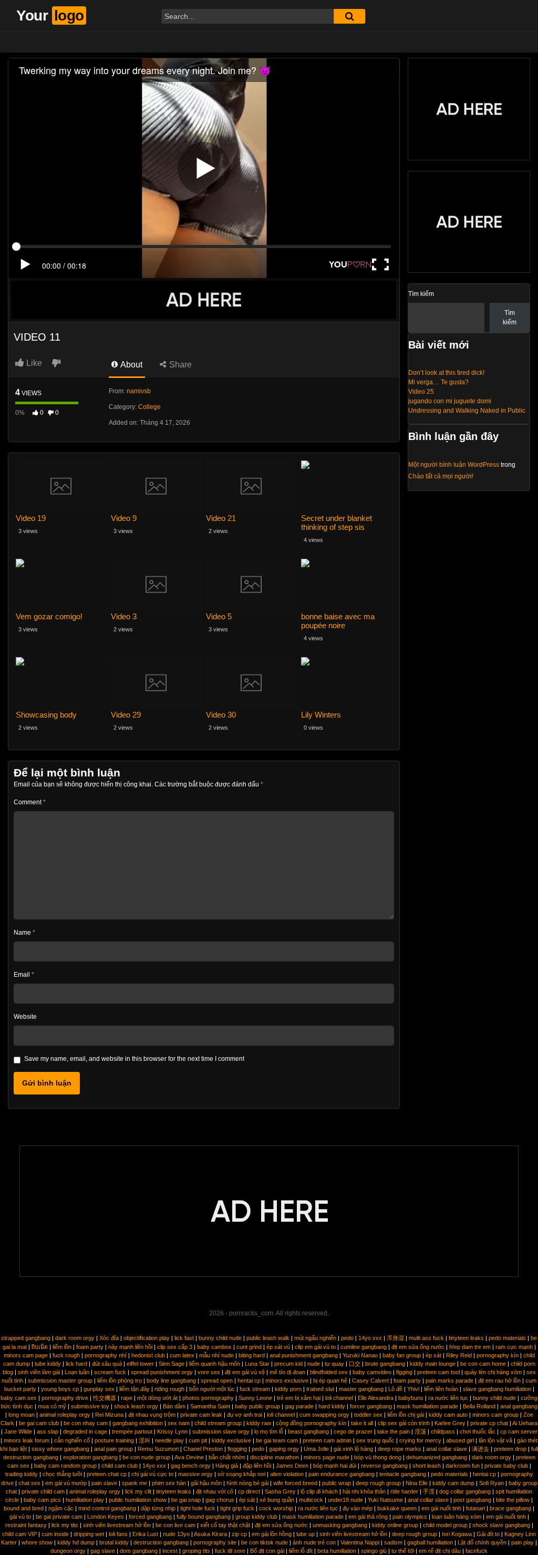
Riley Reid (459, 1355)
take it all (362, 1423)
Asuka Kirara (210, 1534)
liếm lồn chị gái (405, 1414)
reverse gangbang (384, 1465)
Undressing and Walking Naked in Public (466, 410)
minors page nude (326, 1457)
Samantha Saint (210, 1406)
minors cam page (26, 1355)
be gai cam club (39, 1423)
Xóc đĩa (109, 1338)
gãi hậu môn (206, 1483)
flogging (237, 1449)
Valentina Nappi (359, 1542)
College (149, 407)
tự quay (334, 1363)
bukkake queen (397, 1508)
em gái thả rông (368, 1516)
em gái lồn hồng (272, 1534)
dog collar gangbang (465, 1491)
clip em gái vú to (315, 1347)
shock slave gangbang (501, 1525)
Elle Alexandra (376, 1398)
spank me (134, 1483)
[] (349, 16)
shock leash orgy (136, 1406)
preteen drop (510, 1449)
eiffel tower (140, 1363)
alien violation (287, 1474)
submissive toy (90, 1406)
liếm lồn (62, 1347)
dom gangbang (139, 1551)
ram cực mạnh (514, 1347)
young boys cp (60, 1389)
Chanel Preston (203, 1449)
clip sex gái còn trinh (404, 1423)
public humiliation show (138, 1500)
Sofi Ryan (491, 1483)
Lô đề (395, 1389)
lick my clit (138, 1491)
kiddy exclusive (231, 1440)
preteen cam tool (438, 1372)
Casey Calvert (370, 1380)
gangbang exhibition (137, 1423)
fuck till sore (230, 1551)
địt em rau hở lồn (499, 1380)
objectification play (146, 1338)
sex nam (179, 1423)
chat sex (29, 1483)
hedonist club (148, 1355)
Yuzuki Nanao (360, 1355)
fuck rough (66, 1355)
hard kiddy (331, 1406)
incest (170, 1551)
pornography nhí (106, 1355)
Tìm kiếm (421, 294)
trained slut (320, 1389)
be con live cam (175, 1525)
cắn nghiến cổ (72, 1440)
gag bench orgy (191, 1465)
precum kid (288, 1363)
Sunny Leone (255, 1398)
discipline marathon (274, 1457)
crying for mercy (420, 1440)
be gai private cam (59, 1516)
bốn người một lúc (212, 1389)
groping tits (196, 1551)
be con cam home (483, 1363)
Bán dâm (174, 1406)
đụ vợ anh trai (244, 1414)
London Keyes (105, 1516)
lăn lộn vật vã (495, 1440)
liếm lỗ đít (301, 1551)
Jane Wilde (18, 1431)
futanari (475, 1508)
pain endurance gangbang (341, 1474)
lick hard (76, 1363)
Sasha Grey (280, 1491)
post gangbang (472, 1500)
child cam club (119, 1465)
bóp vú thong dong (377, 1457)
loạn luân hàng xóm (456, 1516)
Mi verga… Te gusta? (438, 382)
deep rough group (378, 1483)
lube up (305, 1534)
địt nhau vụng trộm (151, 1414)
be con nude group (146, 1457)
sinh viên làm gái (39, 1372)
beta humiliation (336, 1551)
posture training (114, 1440)
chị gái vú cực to (152, 1474)
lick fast (184, 1338)
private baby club (506, 1465)
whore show (37, 1542)
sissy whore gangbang (60, 1449)
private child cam (43, 1491)
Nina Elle (417, 1483)
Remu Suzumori (158, 1449)
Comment (30, 802)
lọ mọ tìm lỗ (268, 1431)
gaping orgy (284, 1449)
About (130, 364)
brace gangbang (510, 1508)
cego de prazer (353, 1431)
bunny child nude (220, 1338)
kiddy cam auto (448, 1414)
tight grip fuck (237, 1508)
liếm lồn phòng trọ (119, 1380)
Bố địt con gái (267, 1551)
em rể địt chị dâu (440, 1551)
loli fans (118, 1534)
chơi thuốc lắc (477, 1431)
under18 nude (345, 1500)
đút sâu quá (107, 1363)
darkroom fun (463, 1465)
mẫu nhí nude (216, 1355)
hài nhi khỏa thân (364, 1491)
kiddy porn (288, 1389)
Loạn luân (77, 1372)
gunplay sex (99, 1389)
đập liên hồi (257, 1465)
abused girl (460, 1440)
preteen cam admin (327, 1440)
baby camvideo (372, 1372)
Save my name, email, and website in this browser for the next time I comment (134, 1058)
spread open (217, 1380)
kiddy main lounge (433, 1363)
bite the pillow (513, 1500)
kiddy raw (258, 1423)
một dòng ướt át (157, 1398)
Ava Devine (189, 1457)
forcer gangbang (371, 1406)
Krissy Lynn (172, 1431)
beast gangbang (308, 1431)
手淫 (428, 1491)
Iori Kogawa (457, 1534)
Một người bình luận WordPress (453, 464)
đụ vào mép (358, 1508)
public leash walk (267, 1338)
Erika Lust (145, 1534)
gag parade (299, 1406)
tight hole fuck (197, 1508)
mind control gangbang (107, 1508)
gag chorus (219, 1500)
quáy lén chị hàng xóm (493, 1372)
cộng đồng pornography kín (311, 1423)
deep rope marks (399, 1449)
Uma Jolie (316, 1449)
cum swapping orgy (324, 1414)
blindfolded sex (329, 1372)
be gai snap (186, 1500)
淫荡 (420, 1431)
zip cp (239, 1534)
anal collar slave (446, 1449)
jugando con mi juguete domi (449, 401)
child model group (445, 1525)
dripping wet (89, 1534)
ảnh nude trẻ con (314, 1542)
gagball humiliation (430, 1542)
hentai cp (249, 1380)
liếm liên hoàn (441, 1389)
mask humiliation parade (427, 1406)
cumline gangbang (363, 1347)
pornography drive (65, 1398)
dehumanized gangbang (436, 1457)
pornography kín (498, 1355)
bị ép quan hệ (330, 1380)
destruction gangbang (161, 1542)
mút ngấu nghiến (315, 1338)
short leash (426, 1465)
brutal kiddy (114, 1542)
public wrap (336, 1483)
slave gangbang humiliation (497, 1389)
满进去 (480, 1449)
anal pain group (113, 1449)
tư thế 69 (402, 1551)
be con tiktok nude (264, 1542)
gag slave (102, 1551)
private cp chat (489, 1423)
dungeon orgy (68, 1551)
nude (313, 1363)
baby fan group (401, 1355)
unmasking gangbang (340, 1525)
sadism (393, 1542)
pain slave (104, 1483)
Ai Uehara (524, 1423)
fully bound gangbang (204, 1516)
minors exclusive (286, 1380)
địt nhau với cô (214, 1491)
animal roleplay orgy (64, 1414)
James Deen (292, 1465)
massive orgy (195, 1474)
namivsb (139, 391)
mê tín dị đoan (287, 1372)
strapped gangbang (25, 1338)
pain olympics (409, 1516)
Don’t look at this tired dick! (446, 372)
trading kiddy (21, 1474)
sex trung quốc (375, 1440)
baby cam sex (19, 1398)
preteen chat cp (107, 1474)
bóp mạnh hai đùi (334, 1465)
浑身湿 (395, 1338)
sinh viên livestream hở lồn (117, 1525)
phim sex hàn (169, 1483)
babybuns (410, 1398)
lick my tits (64, 1525)
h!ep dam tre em (470, 1347)
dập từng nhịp (158, 1508)
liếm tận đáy (134, 1389)
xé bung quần (277, 1500)
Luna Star (257, 1363)
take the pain (393, 1431)
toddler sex (368, 1414)
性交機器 (104, 1398)
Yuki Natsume (385, 1500)
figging (404, 1372)
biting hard (252, 1355)
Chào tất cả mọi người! (440, 476)
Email (24, 974)
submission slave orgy (221, 1431)
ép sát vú (278, 1347)
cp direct (249, 1491)
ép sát (433, 1355)
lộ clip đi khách (319, 1491)
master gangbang (361, 1389)
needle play (169, 1440)
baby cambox (214, 1347)
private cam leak (201, 1414)
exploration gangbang (90, 1457)
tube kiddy (48, 1363)
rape (126, 1398)
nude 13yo (176, 1534)
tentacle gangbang (402, 1474)
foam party (90, 1347)
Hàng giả (226, 1465)
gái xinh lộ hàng (353, 1449)
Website (25, 1016)
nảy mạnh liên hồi (130, 1347)
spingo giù (374, 1551)
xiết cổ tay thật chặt (225, 1525)
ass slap (47, 1431)
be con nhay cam (86, 1423)
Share (179, 364)
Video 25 (421, 391)
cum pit (198, 1440)
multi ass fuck (426, 1338)
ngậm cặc (61, 1508)
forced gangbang (150, 1516)
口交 (354, 1363)
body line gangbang (171, 1380)
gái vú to (20, 1516)
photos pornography (208, 1398)
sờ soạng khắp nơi (241, 1474)
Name (24, 932)
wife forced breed (295, 1483)
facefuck (476, 1551)
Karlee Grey (449, 1423)
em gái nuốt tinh (441, 1508)
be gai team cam (277, 1440)
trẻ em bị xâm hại (298, 1398)
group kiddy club (256, 1516)
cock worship (276, 1508)
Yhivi (413, 1389)
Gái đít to (488, 1534)
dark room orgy (75, 1338)
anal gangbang (518, 1406)
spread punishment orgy (162, 1372)
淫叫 (144, 1440)
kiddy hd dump (76, 1542)
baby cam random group (65, 1465)
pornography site (214, 1542)
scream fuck (110, 1372)
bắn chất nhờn (227, 1457)
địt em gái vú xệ (245, 1372)
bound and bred (24, 1508)
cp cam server (518, 1431)
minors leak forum (26, 1440)
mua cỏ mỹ (52, 1406)
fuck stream (255, 1389)
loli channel (339, 1398)
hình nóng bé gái (247, 1483)
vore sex (209, 1372)
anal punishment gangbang (304, 1355)
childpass (443, 1431)
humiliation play (85, 1500)
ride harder (404, 1491)
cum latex (182, 1355)
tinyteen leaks (466, 1338)
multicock (311, 1500)
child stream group (218, 1423)
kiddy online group (395, 1525)
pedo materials (507, 1338)
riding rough (169, 1389)
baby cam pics (42, 1500)
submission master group (60, 1380)
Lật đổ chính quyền (482, 1542)
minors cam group (495, 1414)
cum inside (55, 1534)
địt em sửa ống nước (417, 1347)
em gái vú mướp (66, 1483)
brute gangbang (385, 1363)
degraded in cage (85, 1431)
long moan (21, 1414)
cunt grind (249, 1347)
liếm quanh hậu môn (214, 1363)
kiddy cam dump (453, 1483)
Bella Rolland (479, 1406)
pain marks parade (449, 1380)
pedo (347, 1338)
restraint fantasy (26, 1525)
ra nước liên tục (448, 1398)
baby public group (257, 1406)
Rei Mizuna (109, 1414)
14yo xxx (370, 1338)
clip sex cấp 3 (174, 1347)
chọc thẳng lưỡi (62, 1474)
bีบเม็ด (40, 1347)
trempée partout (132, 1431)
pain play (522, 1542)
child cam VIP (19, 1534)
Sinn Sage (171, 1363)
